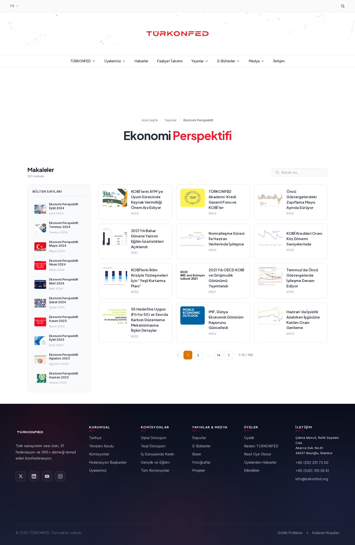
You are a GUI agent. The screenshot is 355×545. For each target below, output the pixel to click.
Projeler (198, 470)
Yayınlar (197, 61)
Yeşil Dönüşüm (153, 446)
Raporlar (199, 437)
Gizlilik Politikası (290, 533)
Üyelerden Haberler (260, 462)
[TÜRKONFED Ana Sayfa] (177, 34)
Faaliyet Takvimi (170, 61)
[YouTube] (47, 476)
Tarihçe (95, 437)
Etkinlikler (252, 470)
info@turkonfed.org (311, 479)
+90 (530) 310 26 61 (312, 470)
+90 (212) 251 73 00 (311, 462)
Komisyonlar (99, 454)
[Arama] (342, 6)
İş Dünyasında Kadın (157, 454)
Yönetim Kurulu (101, 446)
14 (218, 355)
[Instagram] (60, 476)
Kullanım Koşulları (325, 533)
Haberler (141, 61)
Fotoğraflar (201, 462)
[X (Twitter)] (21, 476)
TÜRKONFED (80, 61)
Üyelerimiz (112, 61)
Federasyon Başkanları (108, 462)
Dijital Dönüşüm (153, 437)
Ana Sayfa (150, 120)
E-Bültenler (226, 61)
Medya (254, 61)
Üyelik (249, 437)
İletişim (279, 61)
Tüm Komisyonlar (155, 470)
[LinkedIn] (34, 476)
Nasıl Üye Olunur (257, 454)
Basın (196, 454)
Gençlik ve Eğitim (155, 462)
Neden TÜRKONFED (261, 446)
